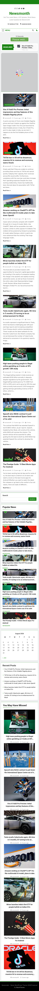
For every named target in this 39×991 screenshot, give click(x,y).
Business (7, 256)
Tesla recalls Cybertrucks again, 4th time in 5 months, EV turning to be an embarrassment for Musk (19, 313)
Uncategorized (9, 105)
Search (5, 495)
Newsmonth (19, 13)
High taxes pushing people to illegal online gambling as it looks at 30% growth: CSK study (17, 366)
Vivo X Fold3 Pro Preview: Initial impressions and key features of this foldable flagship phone (27, 47)
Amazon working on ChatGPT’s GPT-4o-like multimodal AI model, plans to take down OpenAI (19, 212)
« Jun (4, 658)
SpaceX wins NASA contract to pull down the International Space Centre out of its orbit (19, 416)
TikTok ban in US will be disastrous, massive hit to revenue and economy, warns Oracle (18, 160)
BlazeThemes (20, 987)
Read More (6, 138)
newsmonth (8, 118)
